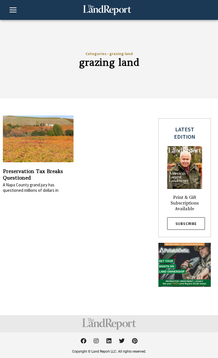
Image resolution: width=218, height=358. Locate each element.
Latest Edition (184, 133)
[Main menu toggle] (13, 10)
